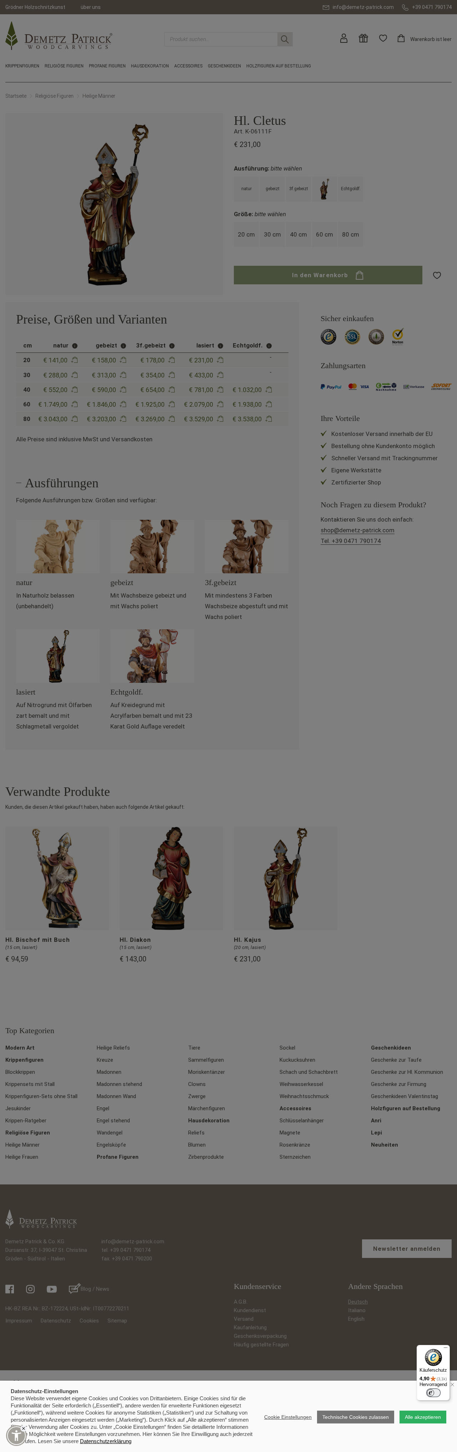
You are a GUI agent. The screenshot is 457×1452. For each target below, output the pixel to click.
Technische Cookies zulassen (355, 1417)
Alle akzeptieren (423, 1417)
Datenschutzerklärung (105, 1441)
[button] (16, 1435)
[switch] (433, 1392)
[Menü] (445, 1349)
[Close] (23, 1428)
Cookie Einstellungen (288, 1417)
